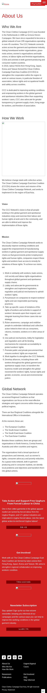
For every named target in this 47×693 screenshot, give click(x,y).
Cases (26, 667)
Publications (7, 677)
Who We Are (7, 667)
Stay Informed (29, 680)
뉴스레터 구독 (23, 629)
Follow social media (23, 582)
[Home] (5, 4)
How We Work (7, 669)
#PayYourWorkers (37, 4)
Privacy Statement (8, 690)
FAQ (25, 677)
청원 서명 (23, 527)
